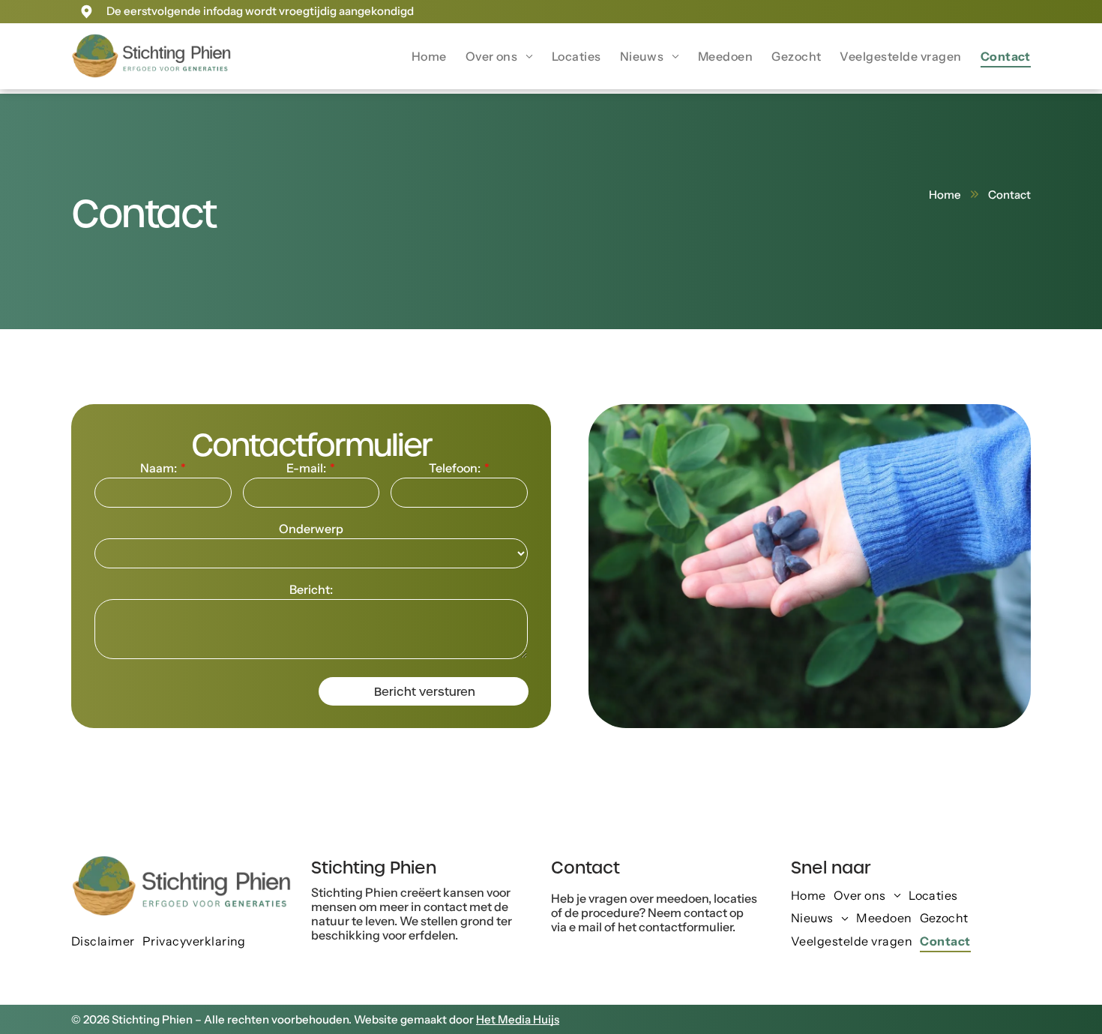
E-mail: (306, 467)
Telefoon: (455, 467)
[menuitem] (420, 56)
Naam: (158, 467)
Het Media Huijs (517, 1019)
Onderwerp (311, 528)
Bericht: (311, 589)
